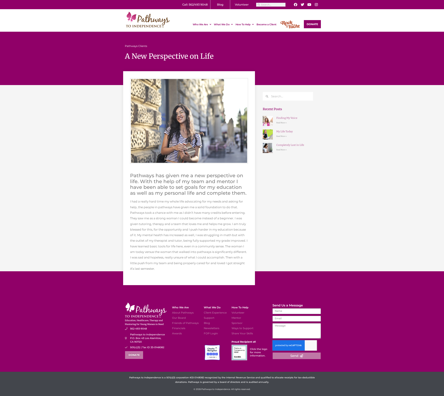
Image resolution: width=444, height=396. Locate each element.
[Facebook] (295, 4)
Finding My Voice (286, 118)
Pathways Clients (136, 46)
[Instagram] (316, 4)
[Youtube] (309, 4)
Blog (220, 4)
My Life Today (284, 131)
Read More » (281, 123)
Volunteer (242, 4)
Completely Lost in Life (290, 145)
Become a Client (266, 24)
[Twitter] (302, 4)
